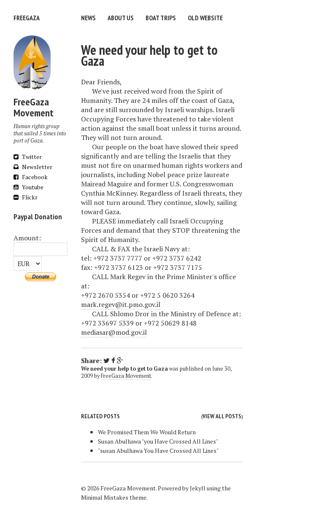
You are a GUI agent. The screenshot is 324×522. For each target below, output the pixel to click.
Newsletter (36, 167)
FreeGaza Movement (126, 375)
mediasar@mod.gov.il (114, 332)
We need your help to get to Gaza (149, 55)
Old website (205, 17)
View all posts (221, 416)
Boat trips (161, 17)
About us (121, 17)
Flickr (29, 197)
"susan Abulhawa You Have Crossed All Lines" (158, 451)
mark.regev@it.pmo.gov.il (120, 304)
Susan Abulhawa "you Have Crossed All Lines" (158, 441)
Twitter (31, 157)
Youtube (32, 187)
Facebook (34, 177)
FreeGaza (27, 17)
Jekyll (197, 488)
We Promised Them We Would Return (147, 432)
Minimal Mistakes (104, 497)
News (88, 17)
